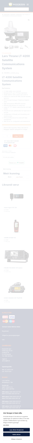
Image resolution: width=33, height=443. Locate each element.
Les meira (6, 425)
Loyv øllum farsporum (16, 430)
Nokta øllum (16, 434)
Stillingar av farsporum (16, 439)
